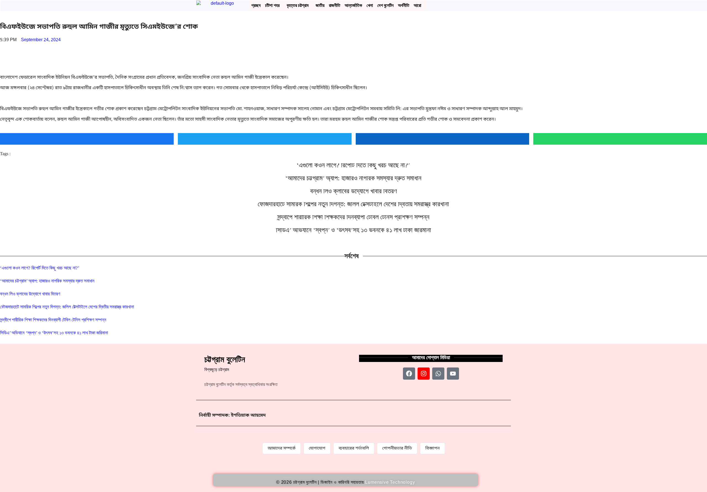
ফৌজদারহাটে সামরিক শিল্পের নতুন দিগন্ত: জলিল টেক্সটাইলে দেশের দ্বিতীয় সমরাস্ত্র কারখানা (353, 204)
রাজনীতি (334, 5)
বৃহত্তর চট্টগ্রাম (297, 5)
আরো (417, 5)
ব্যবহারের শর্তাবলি (354, 448)
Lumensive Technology (390, 482)
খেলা (369, 5)
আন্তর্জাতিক (353, 5)
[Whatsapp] (438, 373)
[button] (273, 5)
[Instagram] (424, 373)
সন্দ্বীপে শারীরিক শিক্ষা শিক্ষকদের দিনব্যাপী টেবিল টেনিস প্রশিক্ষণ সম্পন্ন (353, 217)
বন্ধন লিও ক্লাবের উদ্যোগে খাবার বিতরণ (353, 191)
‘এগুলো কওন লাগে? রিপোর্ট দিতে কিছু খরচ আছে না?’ (353, 165)
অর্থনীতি (403, 5)
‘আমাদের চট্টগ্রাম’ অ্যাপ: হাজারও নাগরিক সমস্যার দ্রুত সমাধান (353, 178)
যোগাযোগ (317, 448)
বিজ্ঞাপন (432, 448)
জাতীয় (320, 5)
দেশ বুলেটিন (385, 5)
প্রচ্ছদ (256, 5)
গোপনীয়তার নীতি (397, 448)
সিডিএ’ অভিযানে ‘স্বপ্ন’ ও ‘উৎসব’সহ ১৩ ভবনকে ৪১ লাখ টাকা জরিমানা (353, 230)
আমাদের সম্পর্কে (282, 448)
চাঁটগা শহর (272, 5)
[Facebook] (409, 373)
